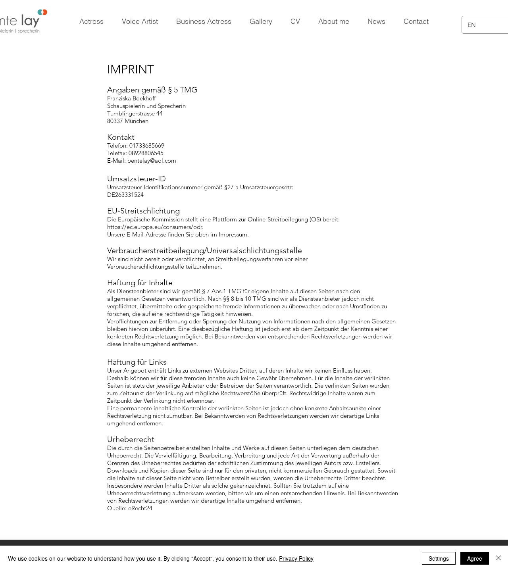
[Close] (498, 558)
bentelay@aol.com (151, 160)
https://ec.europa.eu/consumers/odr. (155, 227)
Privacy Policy (296, 558)
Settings (439, 558)
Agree (474, 558)
